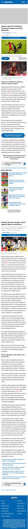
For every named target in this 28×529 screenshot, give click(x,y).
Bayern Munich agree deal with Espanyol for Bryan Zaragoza (14, 464)
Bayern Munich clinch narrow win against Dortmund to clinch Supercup (14, 477)
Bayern (6, 262)
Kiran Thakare (6, 32)
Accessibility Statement (7, 513)
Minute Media (8, 519)
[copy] (10, 35)
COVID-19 (10, 93)
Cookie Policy (4, 511)
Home (2, 490)
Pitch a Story (20, 506)
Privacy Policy (4, 508)
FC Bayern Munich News (10, 490)
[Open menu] (2, 2)
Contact (3, 503)
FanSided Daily (5, 506)
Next (22, 58)
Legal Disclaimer (21, 511)
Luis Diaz (17, 391)
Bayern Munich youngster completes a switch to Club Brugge (13, 460)
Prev (5, 58)
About (2, 501)
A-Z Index (19, 513)
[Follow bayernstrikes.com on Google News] (25, 164)
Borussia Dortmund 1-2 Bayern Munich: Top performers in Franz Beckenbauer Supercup (13, 473)
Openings (19, 501)
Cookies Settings (5, 516)
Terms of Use (20, 508)
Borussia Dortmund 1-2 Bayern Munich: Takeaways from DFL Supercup (13, 468)
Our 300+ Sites (21, 503)
